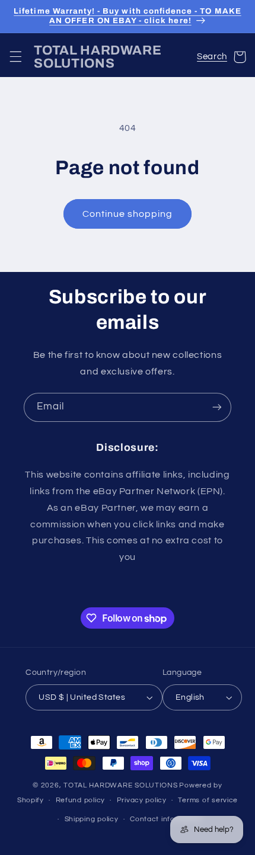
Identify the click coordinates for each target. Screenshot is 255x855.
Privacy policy (142, 800)
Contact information (166, 819)
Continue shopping (127, 214)
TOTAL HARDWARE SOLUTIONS (120, 785)
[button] (15, 57)
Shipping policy (92, 819)
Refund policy (81, 800)
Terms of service (208, 800)
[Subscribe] (217, 407)
